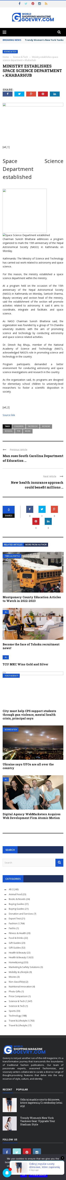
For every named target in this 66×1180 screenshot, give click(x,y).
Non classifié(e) (17, 981)
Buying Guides (16, 904)
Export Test (15, 918)
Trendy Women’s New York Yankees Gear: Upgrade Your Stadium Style (37, 1121)
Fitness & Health (17, 933)
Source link (9, 415)
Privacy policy (38, 1174)
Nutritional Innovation (20, 986)
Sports (12, 1010)
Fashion (13, 923)
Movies (13, 976)
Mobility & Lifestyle (19, 972)
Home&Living (16, 962)
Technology (15, 1015)
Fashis (12, 928)
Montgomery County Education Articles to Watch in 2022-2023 (32, 599)
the (18, 431)
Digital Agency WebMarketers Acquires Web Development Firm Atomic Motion (32, 816)
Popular (22, 1089)
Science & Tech (10, 52)
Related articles (13, 544)
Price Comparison (18, 996)
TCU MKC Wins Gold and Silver (25, 664)
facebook (32, 426)
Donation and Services (21, 913)
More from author (36, 544)
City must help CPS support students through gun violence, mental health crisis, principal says (29, 714)
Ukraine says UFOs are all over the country (28, 766)
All (6, 612)
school (8, 431)
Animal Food (15, 894)
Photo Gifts (15, 991)
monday (46, 426)
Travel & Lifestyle (12, 556)
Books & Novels (17, 899)
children (18, 426)
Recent (7, 1089)
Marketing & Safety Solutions (24, 967)
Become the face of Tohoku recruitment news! (31, 646)
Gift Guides (15, 942)
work (27, 431)
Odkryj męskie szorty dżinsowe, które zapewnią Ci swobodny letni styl (41, 1103)
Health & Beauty (11, 676)
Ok (23, 1174)
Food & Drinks (16, 937)
